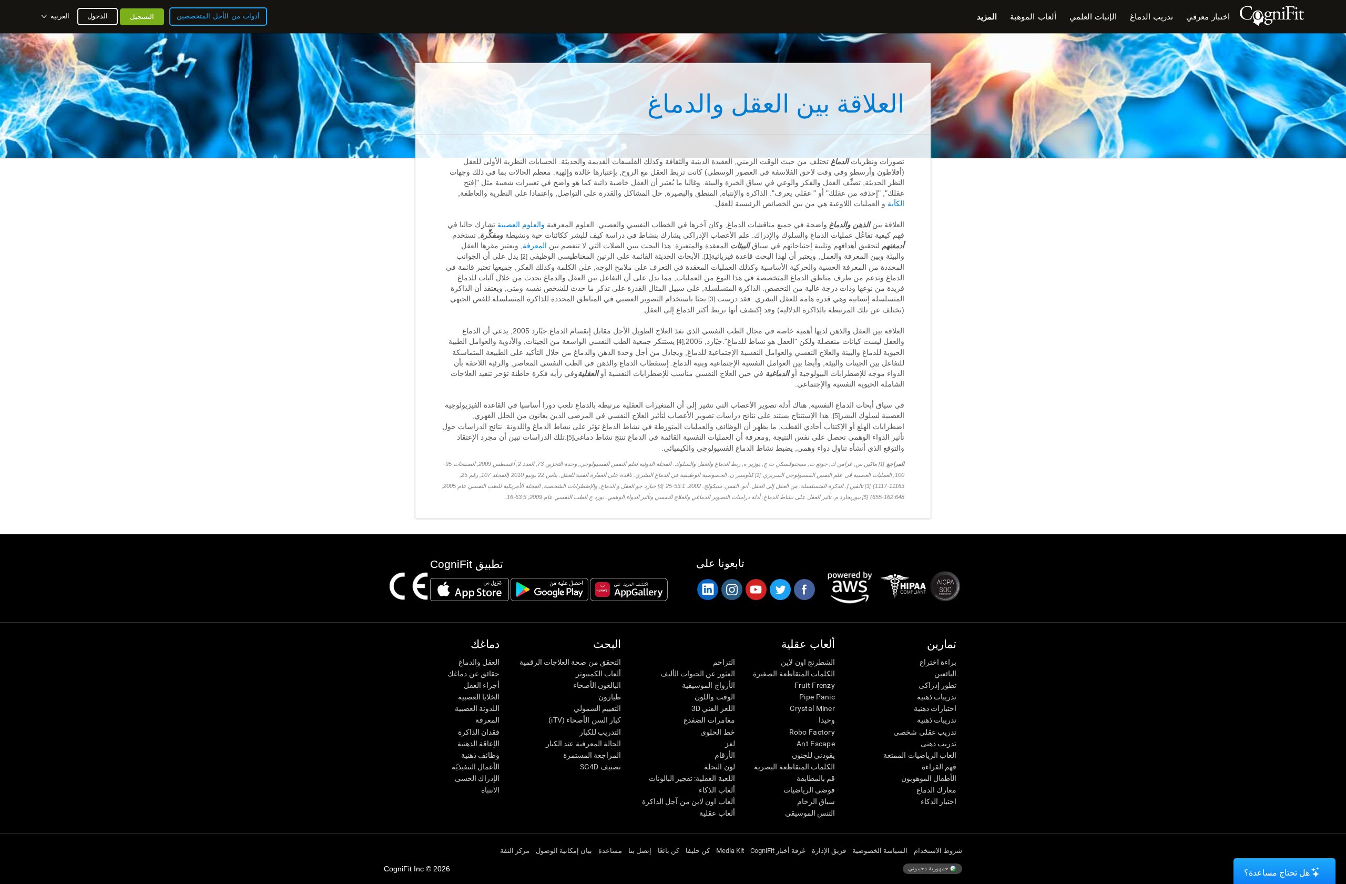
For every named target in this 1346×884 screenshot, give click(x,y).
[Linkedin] (707, 589)
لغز (730, 743)
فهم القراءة (939, 767)
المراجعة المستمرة (592, 755)
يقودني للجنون (813, 755)
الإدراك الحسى (477, 778)
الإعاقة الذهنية (478, 743)
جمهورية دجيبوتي (929, 868)
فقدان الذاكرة (478, 732)
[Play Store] (549, 589)
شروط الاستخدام (938, 851)
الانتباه (490, 790)
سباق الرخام (816, 801)
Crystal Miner (812, 708)
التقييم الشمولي (597, 708)
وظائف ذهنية (480, 755)
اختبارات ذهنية (935, 708)
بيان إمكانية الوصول (564, 851)
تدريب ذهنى (938, 743)
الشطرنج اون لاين (808, 662)
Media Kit (730, 851)
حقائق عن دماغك (473, 673)
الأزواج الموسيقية (708, 685)
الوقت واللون (715, 697)
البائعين (945, 673)
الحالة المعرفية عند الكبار (583, 743)
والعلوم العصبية (521, 224)
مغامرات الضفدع (709, 720)
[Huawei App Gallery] (629, 589)
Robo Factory (812, 732)
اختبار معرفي (1208, 16)
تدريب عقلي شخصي (924, 732)
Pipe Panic (817, 697)
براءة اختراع (938, 662)
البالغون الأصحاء (597, 685)
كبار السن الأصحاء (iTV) (584, 720)
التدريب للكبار (600, 732)
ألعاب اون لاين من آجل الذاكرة (688, 801)
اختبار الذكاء (938, 801)
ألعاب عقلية (717, 813)
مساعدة (610, 851)
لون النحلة (719, 767)
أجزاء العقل (481, 685)
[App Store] (469, 589)
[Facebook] (804, 589)
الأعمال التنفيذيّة (475, 767)
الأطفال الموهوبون (928, 778)
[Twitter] (780, 589)
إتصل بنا (639, 851)
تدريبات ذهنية (936, 697)
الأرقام (725, 755)
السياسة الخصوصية (879, 851)
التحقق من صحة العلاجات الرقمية (570, 662)
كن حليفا (698, 851)
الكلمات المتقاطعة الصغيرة (794, 673)
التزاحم (724, 662)
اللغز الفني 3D (713, 708)
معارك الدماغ (936, 790)
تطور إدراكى (937, 685)
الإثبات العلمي (1093, 16)
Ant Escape (816, 743)
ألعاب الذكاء (717, 790)
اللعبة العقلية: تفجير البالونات (692, 778)
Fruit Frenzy (814, 685)
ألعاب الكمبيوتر (598, 673)
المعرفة (535, 245)
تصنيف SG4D (600, 767)
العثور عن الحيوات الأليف (697, 673)
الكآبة (896, 203)
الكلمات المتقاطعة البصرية (794, 767)
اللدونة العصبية (477, 708)
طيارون (609, 697)
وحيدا (827, 720)
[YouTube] (756, 589)
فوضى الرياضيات (809, 790)
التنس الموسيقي (810, 813)
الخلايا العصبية (478, 697)
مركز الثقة (514, 851)
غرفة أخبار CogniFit (777, 851)
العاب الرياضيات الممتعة (919, 755)
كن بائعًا (668, 851)
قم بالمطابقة (816, 778)
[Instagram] (731, 589)
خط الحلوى (717, 732)
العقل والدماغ (478, 662)
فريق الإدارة (829, 851)
